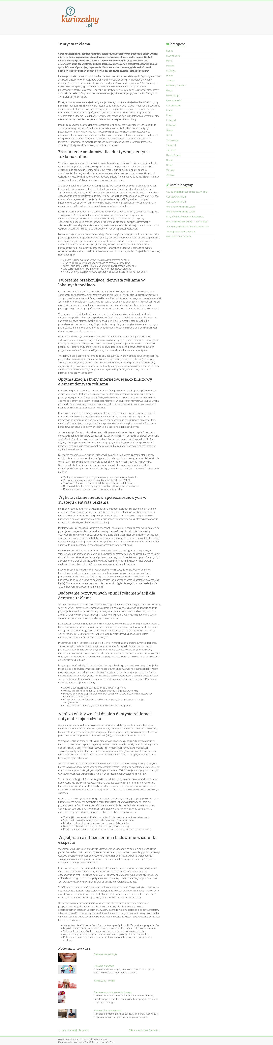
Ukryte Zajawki (173, 155)
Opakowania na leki (176, 196)
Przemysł (171, 120)
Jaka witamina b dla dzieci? (73, 1030)
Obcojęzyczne (173, 105)
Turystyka (171, 150)
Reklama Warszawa (104, 966)
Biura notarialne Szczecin (178, 236)
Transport (171, 145)
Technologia (172, 140)
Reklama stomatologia (105, 954)
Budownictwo (173, 55)
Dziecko (170, 65)
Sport (169, 135)
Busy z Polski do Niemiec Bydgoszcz (184, 216)
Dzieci (169, 60)
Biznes (169, 50)
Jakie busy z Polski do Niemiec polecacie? (187, 226)
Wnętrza (170, 170)
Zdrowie (170, 175)
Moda (169, 90)
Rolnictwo (171, 125)
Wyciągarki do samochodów (180, 231)
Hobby (169, 75)
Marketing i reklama (176, 85)
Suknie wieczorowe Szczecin (145, 1030)
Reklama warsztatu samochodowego (113, 992)
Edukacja (170, 70)
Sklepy (169, 130)
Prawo (169, 115)
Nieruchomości (174, 100)
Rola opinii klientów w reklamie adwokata (186, 221)
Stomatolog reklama (104, 980)
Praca (169, 110)
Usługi (169, 165)
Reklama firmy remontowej (107, 1010)
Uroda (169, 160)
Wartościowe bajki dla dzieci (180, 206)
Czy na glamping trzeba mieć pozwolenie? (187, 191)
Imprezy (170, 80)
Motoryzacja (172, 95)
